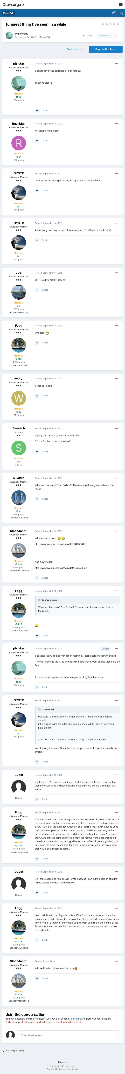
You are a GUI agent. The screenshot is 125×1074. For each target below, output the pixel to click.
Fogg (18, 325)
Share (88, 35)
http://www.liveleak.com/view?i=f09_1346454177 (61, 544)
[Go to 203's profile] (18, 292)
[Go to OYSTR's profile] (18, 192)
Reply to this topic (105, 49)
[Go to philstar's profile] (9, 35)
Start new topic (75, 49)
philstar (22, 33)
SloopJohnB (18, 531)
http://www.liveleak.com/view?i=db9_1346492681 (61, 568)
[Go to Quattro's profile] (18, 497)
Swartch (19, 428)
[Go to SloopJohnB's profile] (18, 550)
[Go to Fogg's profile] (18, 345)
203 (19, 272)
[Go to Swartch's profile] (18, 448)
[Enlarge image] (47, 332)
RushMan (19, 123)
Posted (48, 63)
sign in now (77, 1018)
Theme (62, 1062)
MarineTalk (45, 37)
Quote (45, 110)
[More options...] (116, 64)
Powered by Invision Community (62, 1069)
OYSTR (19, 173)
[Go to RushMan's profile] (18, 143)
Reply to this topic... (33, 1035)
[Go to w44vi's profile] (18, 398)
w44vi (18, 378)
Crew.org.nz (13, 4)
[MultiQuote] (37, 111)
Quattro (18, 478)
